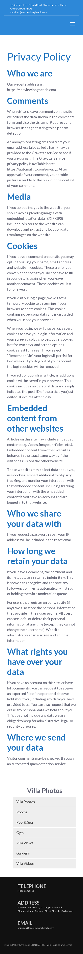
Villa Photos (25, 801)
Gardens (23, 853)
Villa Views (24, 843)
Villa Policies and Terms (59, 944)
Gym (20, 832)
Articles (24, 944)
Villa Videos (25, 863)
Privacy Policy (11, 944)
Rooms (21, 812)
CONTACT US (37, 944)
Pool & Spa (24, 822)
